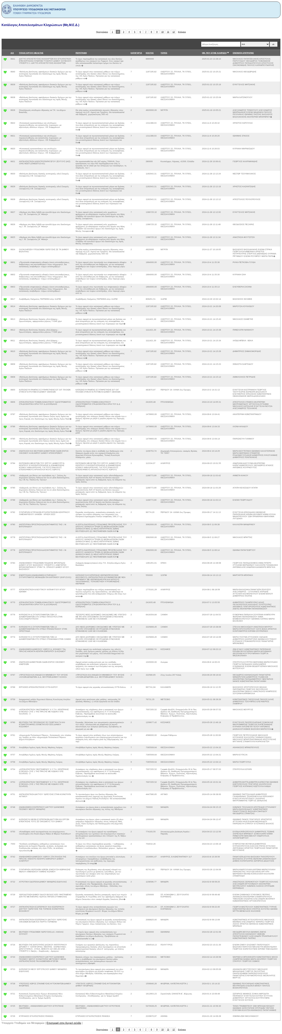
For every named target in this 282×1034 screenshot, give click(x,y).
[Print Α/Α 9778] (5, 551)
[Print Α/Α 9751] (5, 796)
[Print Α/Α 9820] (5, 150)
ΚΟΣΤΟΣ (150, 53)
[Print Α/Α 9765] (5, 663)
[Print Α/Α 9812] (5, 331)
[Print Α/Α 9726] (5, 1017)
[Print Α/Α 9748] (5, 808)
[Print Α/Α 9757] (5, 756)
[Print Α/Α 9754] (5, 771)
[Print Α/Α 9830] (5, 175)
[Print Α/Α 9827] (5, 213)
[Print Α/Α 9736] (5, 933)
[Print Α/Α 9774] (5, 638)
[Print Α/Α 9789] (5, 501)
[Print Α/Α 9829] (5, 188)
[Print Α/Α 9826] (5, 226)
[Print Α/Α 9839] (5, 86)
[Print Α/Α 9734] (5, 946)
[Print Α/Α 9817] (5, 300)
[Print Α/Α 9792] (5, 514)
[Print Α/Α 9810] (5, 353)
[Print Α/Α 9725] (5, 1007)
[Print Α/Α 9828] (5, 201)
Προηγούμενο (102, 32)
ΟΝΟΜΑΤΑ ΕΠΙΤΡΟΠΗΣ (243, 53)
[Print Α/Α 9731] (5, 921)
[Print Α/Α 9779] (5, 539)
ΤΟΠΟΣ (164, 53)
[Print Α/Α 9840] (5, 73)
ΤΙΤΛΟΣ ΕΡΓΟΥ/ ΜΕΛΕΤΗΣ (31, 53)
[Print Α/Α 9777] (5, 591)
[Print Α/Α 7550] (5, 845)
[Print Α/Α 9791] (5, 477)
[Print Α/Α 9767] (5, 676)
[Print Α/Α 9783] (5, 564)
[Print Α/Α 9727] (5, 908)
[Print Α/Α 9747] (5, 821)
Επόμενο (182, 32)
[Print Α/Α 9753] (5, 783)
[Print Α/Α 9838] (5, 99)
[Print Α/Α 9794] (5, 465)
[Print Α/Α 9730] (5, 958)
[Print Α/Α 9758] (5, 763)
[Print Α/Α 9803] (5, 288)
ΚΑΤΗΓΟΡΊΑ (136, 53)
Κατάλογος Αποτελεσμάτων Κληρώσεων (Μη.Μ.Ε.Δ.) (40, 25)
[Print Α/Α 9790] (5, 489)
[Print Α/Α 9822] (5, 124)
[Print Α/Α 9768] (5, 688)
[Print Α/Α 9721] (5, 995)
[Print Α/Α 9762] (5, 711)
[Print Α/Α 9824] (5, 251)
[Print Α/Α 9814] (5, 308)
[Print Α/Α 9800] (5, 391)
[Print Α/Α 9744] (5, 871)
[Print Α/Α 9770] (5, 604)
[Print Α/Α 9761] (5, 736)
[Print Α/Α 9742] (5, 858)
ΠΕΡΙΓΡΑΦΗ (81, 53)
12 (173, 32)
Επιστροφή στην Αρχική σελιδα (64, 1023)
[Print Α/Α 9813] (5, 320)
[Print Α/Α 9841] (5, 60)
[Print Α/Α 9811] (5, 342)
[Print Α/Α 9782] (5, 576)
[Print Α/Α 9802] (5, 276)
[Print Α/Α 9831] (5, 163)
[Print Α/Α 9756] (5, 749)
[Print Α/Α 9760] (5, 724)
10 (162, 32)
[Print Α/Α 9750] (5, 833)
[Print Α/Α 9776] (5, 616)
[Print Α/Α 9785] (5, 440)
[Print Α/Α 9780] (5, 526)
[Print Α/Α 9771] (5, 651)
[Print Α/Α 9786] (5, 428)
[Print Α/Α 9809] (5, 365)
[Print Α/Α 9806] (5, 403)
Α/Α (12, 53)
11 (168, 32)
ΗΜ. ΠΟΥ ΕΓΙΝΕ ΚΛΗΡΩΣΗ (214, 53)
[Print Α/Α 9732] (5, 883)
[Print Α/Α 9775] (5, 628)
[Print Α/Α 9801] (5, 264)
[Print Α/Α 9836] (5, 111)
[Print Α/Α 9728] (5, 985)
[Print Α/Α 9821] (5, 137)
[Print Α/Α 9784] (5, 452)
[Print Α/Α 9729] (5, 896)
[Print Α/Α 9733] (5, 971)
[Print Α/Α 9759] (5, 701)
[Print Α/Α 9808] (5, 378)
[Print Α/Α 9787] (5, 416)
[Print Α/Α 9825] (5, 238)
